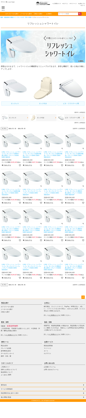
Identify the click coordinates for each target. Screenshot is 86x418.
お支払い (47, 303)
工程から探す (38, 14)
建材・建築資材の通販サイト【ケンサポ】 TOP (14, 17)
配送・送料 (5, 322)
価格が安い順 (12, 128)
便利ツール (5, 342)
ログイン (65, 3)
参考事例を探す (6, 351)
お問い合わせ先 (49, 363)
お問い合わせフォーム (51, 369)
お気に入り (82, 3)
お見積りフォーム (50, 367)
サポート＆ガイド (7, 363)
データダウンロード (7, 353)
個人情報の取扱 (6, 397)
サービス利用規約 (7, 389)
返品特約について (7, 372)
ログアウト (47, 353)
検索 (79, 13)
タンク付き (43, 103)
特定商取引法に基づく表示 (9, 393)
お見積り (49, 14)
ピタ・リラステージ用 (71, 103)
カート (83, 5)
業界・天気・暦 (6, 356)
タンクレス (15, 103)
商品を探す (5, 303)
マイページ (73, 3)
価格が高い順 (21, 128)
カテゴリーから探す (12, 14)
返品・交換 (48, 322)
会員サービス (48, 342)
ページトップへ (83, 297)
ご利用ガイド (57, 3)
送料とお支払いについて (9, 369)
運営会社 (4, 385)
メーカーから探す (26, 14)
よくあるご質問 (6, 375)
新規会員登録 (48, 345)
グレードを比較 (6, 348)
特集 (30, 17)
